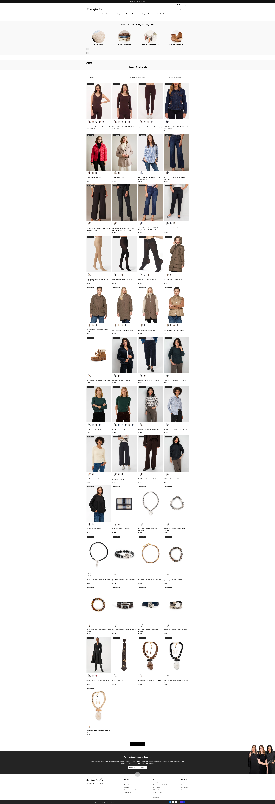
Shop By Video (147, 13)
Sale (170, 13)
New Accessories (150, 45)
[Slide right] (87, 53)
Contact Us (155, 782)
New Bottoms (124, 45)
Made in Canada (128, 784)
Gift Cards (160, 13)
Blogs (125, 795)
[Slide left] (87, 49)
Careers (183, 784)
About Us (183, 782)
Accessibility (156, 797)
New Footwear (176, 45)
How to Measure (157, 795)
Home (133, 63)
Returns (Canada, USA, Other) (160, 784)
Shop (119, 13)
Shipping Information (158, 792)
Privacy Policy (156, 789)
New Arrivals (106, 13)
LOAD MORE (137, 744)
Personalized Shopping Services (131, 789)
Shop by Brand (131, 13)
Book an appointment (137, 767)
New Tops (98, 45)
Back (90, 63)
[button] (188, 9)
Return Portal (156, 787)
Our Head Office (184, 789)
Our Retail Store (185, 787)
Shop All (126, 782)
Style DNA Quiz (127, 792)
